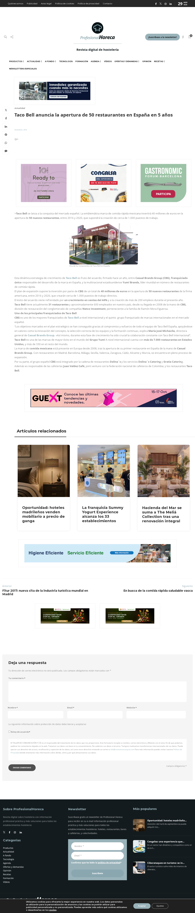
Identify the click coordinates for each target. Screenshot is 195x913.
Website (131, 707)
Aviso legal (46, 3)
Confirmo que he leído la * (96, 862)
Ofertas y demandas (126, 61)
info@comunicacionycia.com (122, 749)
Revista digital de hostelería (97, 50)
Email (70, 707)
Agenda (95, 61)
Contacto (107, 3)
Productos (15, 61)
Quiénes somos (15, 3)
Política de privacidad (88, 3)
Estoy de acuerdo (20, 732)
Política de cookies (64, 3)
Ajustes (160, 905)
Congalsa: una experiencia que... (165, 841)
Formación (81, 61)
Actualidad (33, 61)
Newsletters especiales (23, 69)
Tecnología (66, 61)
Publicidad (32, 3)
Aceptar (142, 905)
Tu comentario (16, 678)
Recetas (158, 61)
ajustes (52, 910)
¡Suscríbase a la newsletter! (162, 37)
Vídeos (108, 61)
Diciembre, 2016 (20, 130)
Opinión (146, 61)
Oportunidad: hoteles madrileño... (167, 820)
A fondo (49, 61)
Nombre (13, 707)
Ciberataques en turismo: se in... (165, 863)
